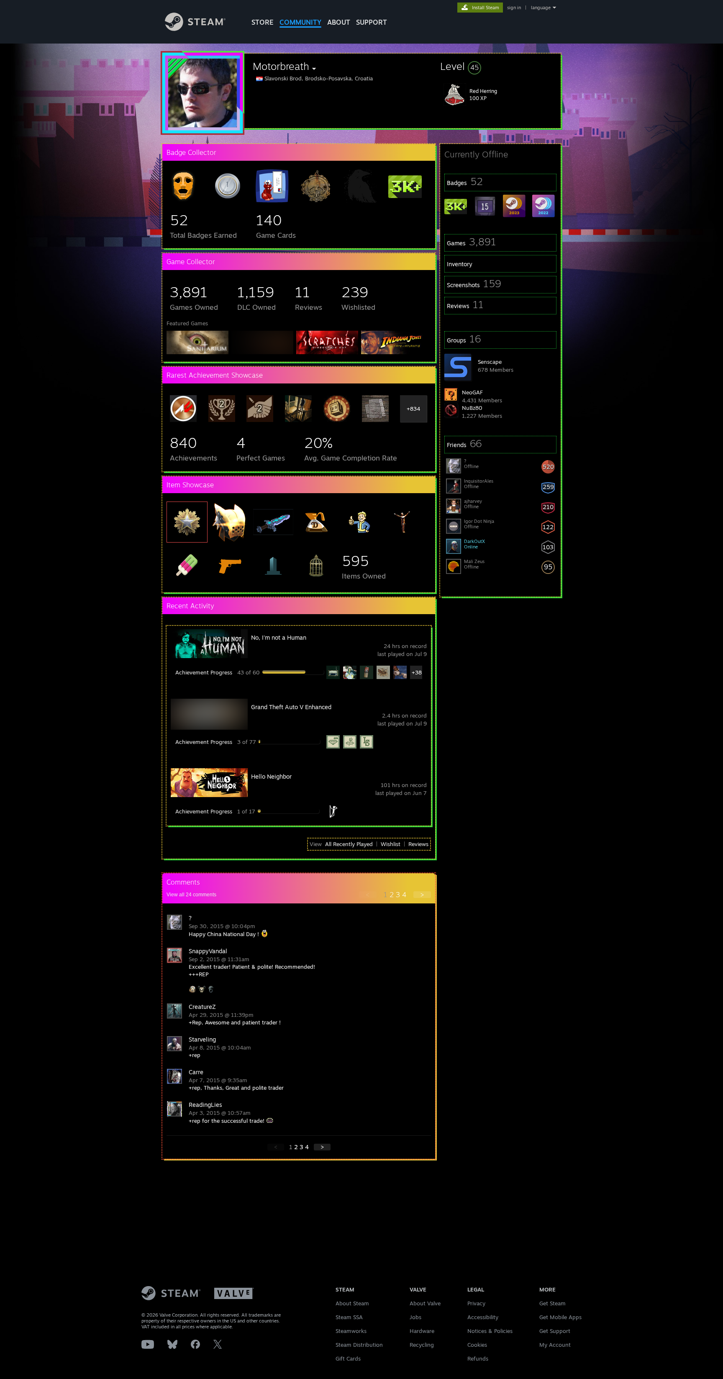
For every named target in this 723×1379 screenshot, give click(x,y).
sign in (514, 7)
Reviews (418, 844)
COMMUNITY (300, 22)
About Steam (352, 1303)
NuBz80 (472, 407)
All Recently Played (349, 844)
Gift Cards (348, 1358)
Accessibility (482, 1317)
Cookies (477, 1344)
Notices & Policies (490, 1331)
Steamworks (351, 1331)
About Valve (425, 1303)
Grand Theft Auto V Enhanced (291, 706)
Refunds (477, 1358)
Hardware (422, 1331)
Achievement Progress (203, 672)
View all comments (191, 895)
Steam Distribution (359, 1344)
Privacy (476, 1303)
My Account (555, 1344)
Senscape (490, 361)
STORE (262, 22)
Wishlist (390, 844)
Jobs (415, 1317)
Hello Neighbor (271, 776)
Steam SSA (349, 1317)
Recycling (422, 1344)
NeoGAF (472, 392)
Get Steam (552, 1303)
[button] (500, 66)
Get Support (554, 1331)
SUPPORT (371, 22)
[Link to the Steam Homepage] (195, 28)
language (541, 7)
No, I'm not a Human (278, 637)
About (338, 22)
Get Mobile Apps (560, 1317)
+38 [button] (417, 672)
